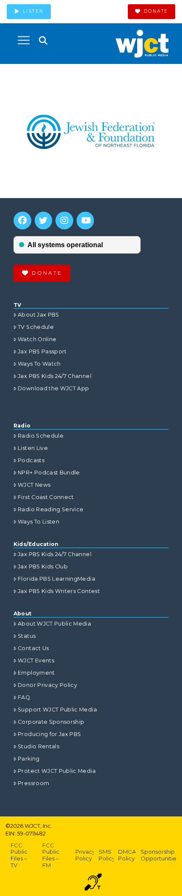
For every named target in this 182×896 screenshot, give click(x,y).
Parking (28, 758)
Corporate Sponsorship (51, 722)
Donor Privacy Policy (47, 685)
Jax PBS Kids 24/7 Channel (54, 376)
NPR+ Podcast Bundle (49, 472)
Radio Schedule (40, 436)
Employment (36, 673)
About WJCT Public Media (54, 623)
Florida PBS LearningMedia (56, 579)
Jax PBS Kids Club (43, 566)
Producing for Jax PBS (49, 734)
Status (27, 636)
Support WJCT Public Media (57, 709)
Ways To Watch (39, 364)
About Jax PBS (38, 315)
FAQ (24, 697)
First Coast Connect (46, 497)
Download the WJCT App (53, 388)
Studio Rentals (38, 746)
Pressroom (33, 783)
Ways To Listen (38, 521)
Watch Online (37, 339)
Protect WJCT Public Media (57, 771)
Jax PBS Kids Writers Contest (59, 591)
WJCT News (34, 485)
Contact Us (33, 648)
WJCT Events (36, 660)
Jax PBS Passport (42, 351)
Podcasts (31, 460)
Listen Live (33, 448)
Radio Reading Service (50, 509)
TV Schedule (36, 327)
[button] (24, 40)
